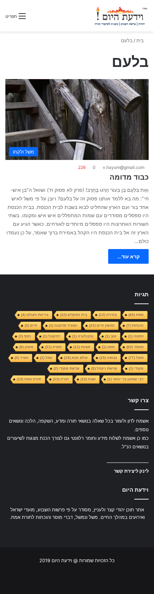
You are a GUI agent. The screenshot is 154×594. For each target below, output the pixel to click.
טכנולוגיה (82, 336)
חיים (31, 325)
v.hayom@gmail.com (123, 167)
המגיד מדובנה (63, 325)
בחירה (108, 315)
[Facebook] (85, 530)
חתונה (136, 336)
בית (140, 40)
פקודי (136, 368)
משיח (53, 347)
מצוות (81, 347)
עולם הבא (76, 358)
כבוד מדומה (129, 177)
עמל (46, 358)
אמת (136, 315)
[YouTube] (68, 530)
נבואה (108, 358)
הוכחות (135, 325)
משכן (26, 347)
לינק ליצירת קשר (131, 471)
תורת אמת (29, 379)
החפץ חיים (102, 325)
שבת (88, 379)
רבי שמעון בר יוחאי (125, 379)
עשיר (21, 358)
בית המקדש (73, 315)
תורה (61, 379)
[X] (77, 530)
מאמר (135, 347)
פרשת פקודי (67, 368)
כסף (25, 336)
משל (136, 358)
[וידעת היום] (121, 15)
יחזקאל (52, 336)
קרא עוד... (128, 256)
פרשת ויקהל (104, 368)
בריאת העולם (34, 315)
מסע (108, 347)
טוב (110, 336)
